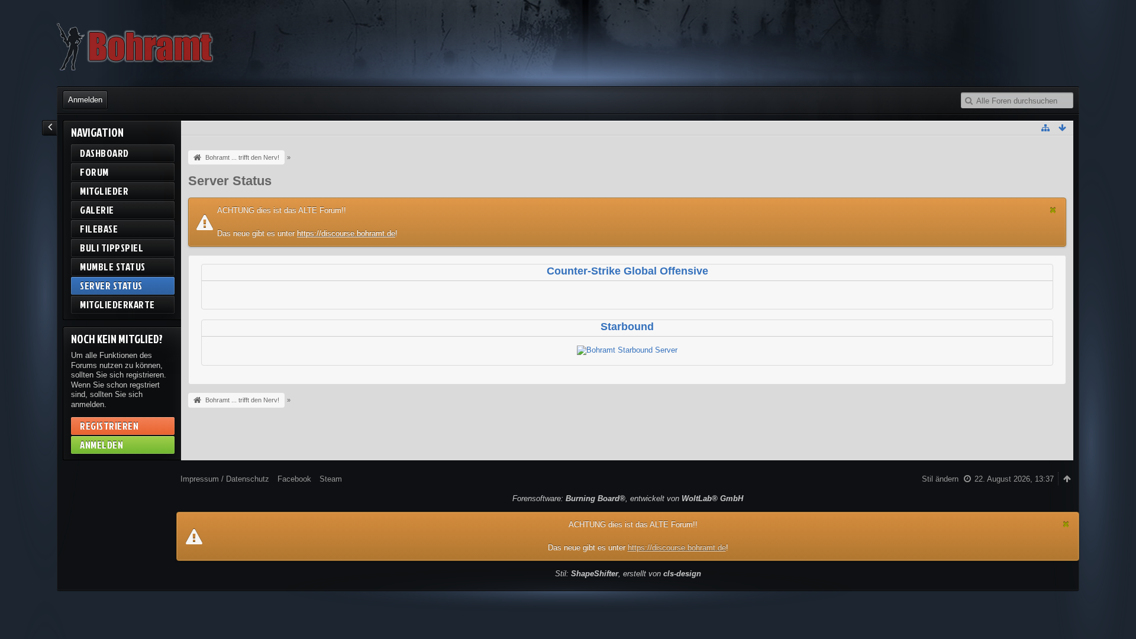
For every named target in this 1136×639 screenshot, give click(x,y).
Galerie (97, 210)
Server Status (111, 285)
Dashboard (104, 153)
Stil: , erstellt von (628, 573)
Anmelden (85, 99)
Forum (94, 172)
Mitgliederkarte (117, 304)
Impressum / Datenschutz (224, 479)
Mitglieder (104, 191)
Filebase (99, 228)
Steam (331, 479)
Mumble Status (113, 266)
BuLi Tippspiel (111, 247)
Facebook (294, 479)
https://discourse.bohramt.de (346, 233)
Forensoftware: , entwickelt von (627, 498)
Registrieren (109, 426)
